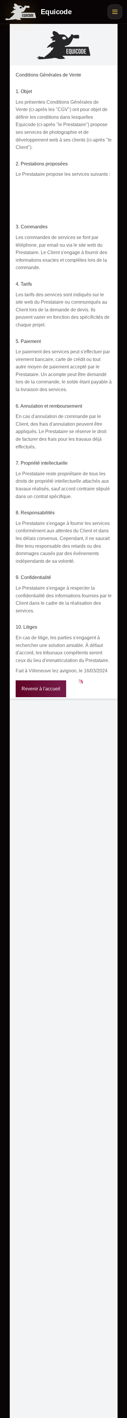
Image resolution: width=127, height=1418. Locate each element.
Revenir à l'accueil (41, 688)
